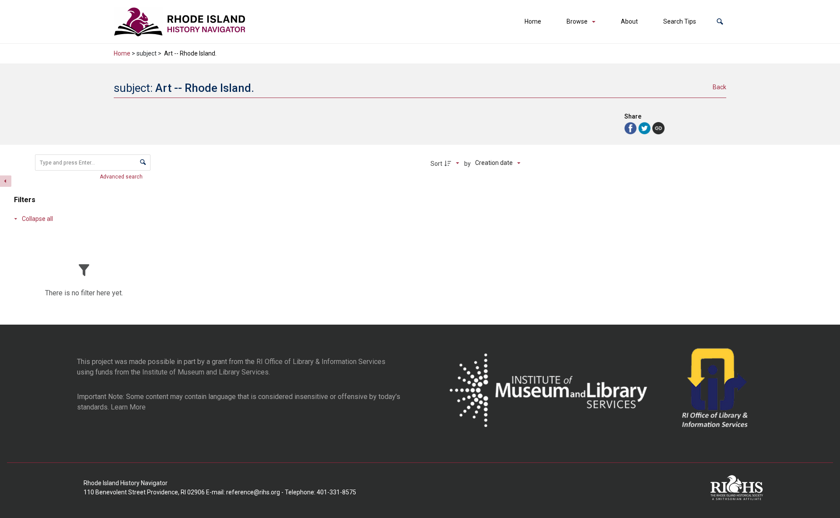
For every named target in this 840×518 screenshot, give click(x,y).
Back (719, 87)
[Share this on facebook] (631, 127)
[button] (720, 21)
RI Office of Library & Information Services (320, 361)
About (629, 21)
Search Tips (679, 21)
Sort (436, 163)
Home (533, 21)
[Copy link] (658, 128)
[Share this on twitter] (645, 127)
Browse (577, 21)
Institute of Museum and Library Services (205, 372)
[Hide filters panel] (5, 181)
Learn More (128, 407)
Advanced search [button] (122, 177)
